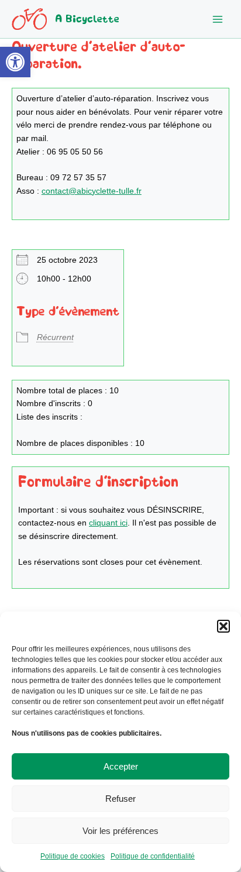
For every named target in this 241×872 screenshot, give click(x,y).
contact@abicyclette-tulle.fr (92, 191)
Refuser (120, 799)
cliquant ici (108, 523)
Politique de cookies (72, 856)
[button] (15, 62)
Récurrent (55, 337)
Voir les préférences (120, 831)
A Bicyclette (87, 19)
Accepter (121, 766)
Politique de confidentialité (153, 856)
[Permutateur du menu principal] (218, 19)
